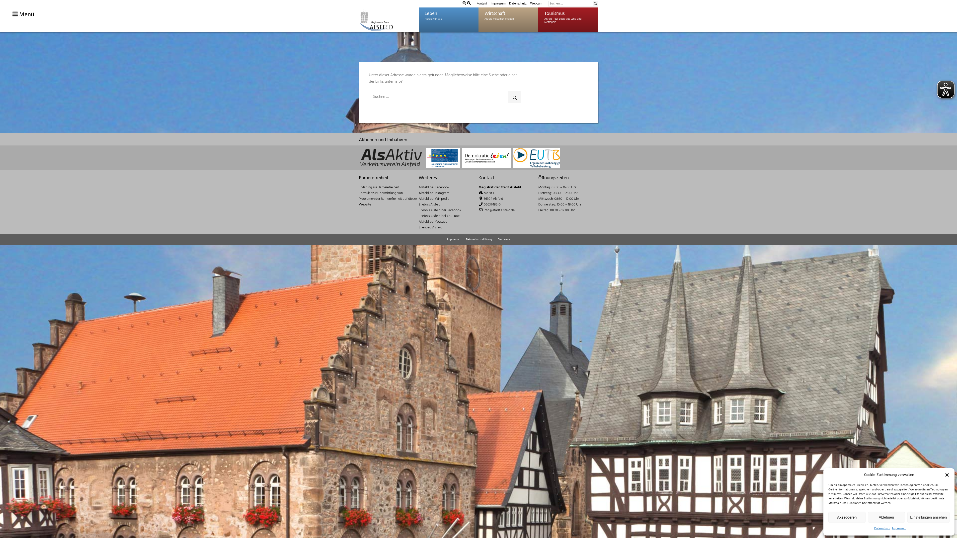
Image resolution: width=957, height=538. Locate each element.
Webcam (536, 3)
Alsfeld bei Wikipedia (434, 199)
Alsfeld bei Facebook (434, 187)
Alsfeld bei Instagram (434, 193)
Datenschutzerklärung (479, 239)
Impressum (899, 528)
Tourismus (554, 13)
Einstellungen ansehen (928, 517)
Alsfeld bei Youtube (433, 222)
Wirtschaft (494, 13)
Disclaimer (504, 239)
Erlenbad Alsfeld (430, 227)
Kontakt (482, 3)
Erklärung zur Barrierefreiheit (379, 187)
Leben (431, 13)
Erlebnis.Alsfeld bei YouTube (439, 216)
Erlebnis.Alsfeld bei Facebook (440, 210)
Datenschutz (882, 528)
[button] (947, 474)
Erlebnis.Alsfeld (430, 204)
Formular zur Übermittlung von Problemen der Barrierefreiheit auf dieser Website (388, 198)
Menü (26, 14)
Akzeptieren (847, 517)
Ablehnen (886, 517)
